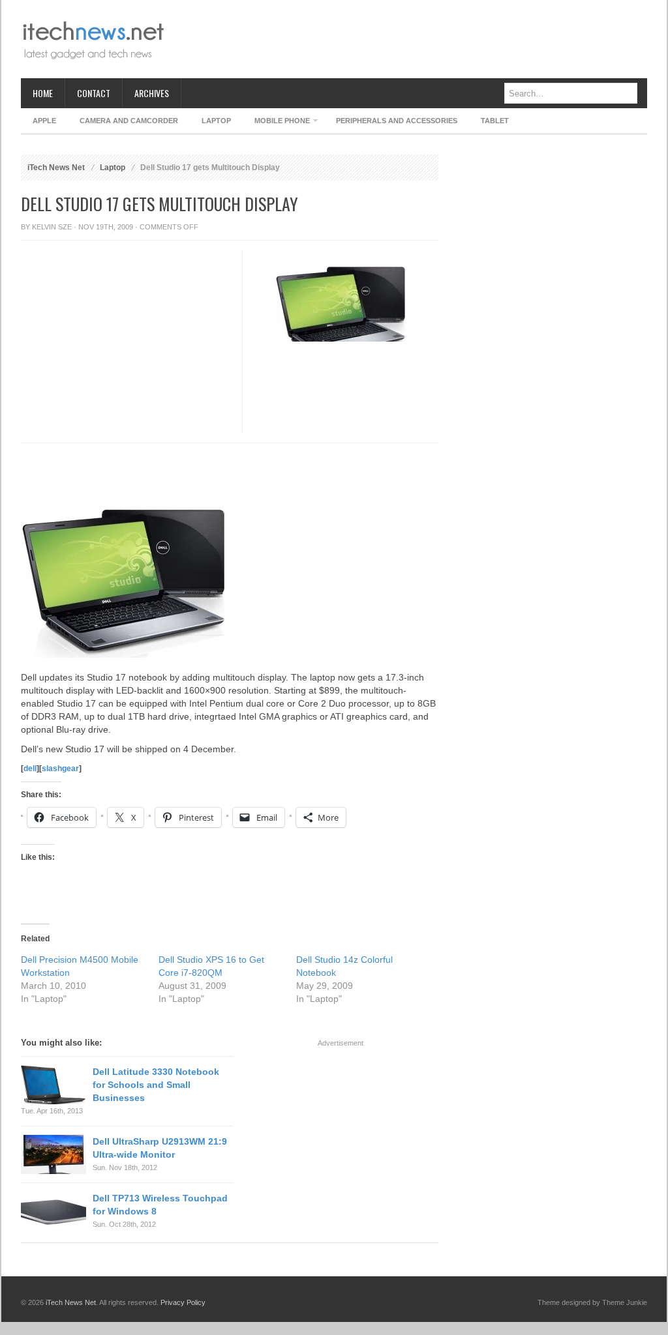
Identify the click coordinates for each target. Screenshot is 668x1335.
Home (43, 93)
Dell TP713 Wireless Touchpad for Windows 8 (160, 1204)
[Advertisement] (409, 39)
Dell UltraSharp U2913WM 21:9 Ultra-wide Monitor (160, 1148)
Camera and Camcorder (129, 121)
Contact (93, 93)
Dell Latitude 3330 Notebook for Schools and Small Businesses (156, 1084)
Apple (44, 121)
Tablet (495, 121)
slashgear (60, 768)
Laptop (216, 121)
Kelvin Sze (52, 227)
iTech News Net (56, 167)
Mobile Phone (276, 123)
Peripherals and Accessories (396, 121)
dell (30, 768)
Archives (151, 93)
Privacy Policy (182, 1302)
